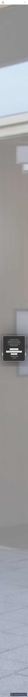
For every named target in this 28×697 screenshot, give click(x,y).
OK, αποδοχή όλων (14, 349)
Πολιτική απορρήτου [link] (14, 356)
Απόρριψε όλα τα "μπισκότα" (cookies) (14, 351)
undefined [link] (14, 358)
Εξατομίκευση (14, 354)
